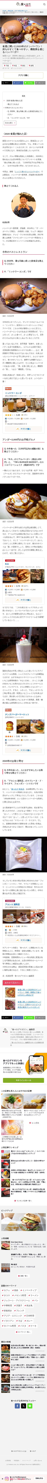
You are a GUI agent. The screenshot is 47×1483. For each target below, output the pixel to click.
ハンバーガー (17, 68)
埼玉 (15, 66)
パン (36, 1300)
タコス (7, 1295)
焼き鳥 (29, 1305)
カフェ (7, 1290)
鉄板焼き (8, 1311)
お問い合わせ (38, 1460)
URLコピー (41, 83)
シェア (18, 83)
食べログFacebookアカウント (17, 1405)
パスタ (23, 1326)
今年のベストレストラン (14, 108)
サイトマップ (26, 1460)
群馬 (32, 66)
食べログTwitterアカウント (23, 1405)
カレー (29, 1321)
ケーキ (7, 68)
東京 (23, 66)
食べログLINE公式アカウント (29, 1405)
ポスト (6, 82)
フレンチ (20, 1311)
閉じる (2, 1479)
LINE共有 (29, 83)
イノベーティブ (29, 1290)
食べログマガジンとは (18, 1451)
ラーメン (34, 1295)
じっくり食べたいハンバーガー (27, 172)
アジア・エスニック (13, 1316)
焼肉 (16, 1290)
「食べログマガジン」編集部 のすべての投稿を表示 (27, 1044)
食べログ (33, 1451)
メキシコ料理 (20, 1295)
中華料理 (8, 1305)
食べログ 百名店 (17, 789)
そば (20, 1321)
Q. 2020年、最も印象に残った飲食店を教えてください (25, 112)
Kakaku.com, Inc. (14, 1464)
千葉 (7, 66)
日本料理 (30, 1316)
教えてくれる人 (13, 104)
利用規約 (16, 1460)
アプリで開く (18, 429)
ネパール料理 (10, 1326)
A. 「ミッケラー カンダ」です (19, 118)
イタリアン (9, 1321)
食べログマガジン (23, 4)
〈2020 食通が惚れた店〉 (14, 101)
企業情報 (8, 1460)
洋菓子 (19, 1305)
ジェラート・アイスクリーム (17, 1300)
